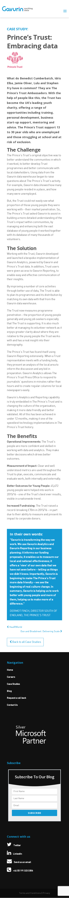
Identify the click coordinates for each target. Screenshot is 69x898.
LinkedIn (17, 854)
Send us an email (22, 862)
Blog (9, 691)
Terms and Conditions (30, 893)
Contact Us (12, 705)
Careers (11, 677)
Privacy (46, 893)
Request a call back (16, 698)
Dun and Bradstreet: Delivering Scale (40, 631)
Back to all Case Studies (26, 642)
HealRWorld (15, 627)
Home (10, 670)
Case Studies (13, 684)
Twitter (17, 845)
